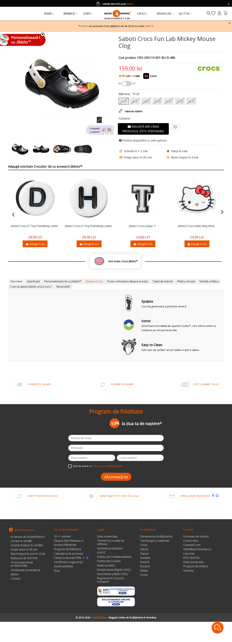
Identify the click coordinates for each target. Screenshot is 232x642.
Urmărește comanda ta (25, 570)
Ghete (144, 570)
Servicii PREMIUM (65, 545)
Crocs (143, 545)
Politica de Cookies (109, 561)
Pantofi (144, 562)
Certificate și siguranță (68, 562)
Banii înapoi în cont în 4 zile (28, 554)
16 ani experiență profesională (22, 564)
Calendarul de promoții (68, 553)
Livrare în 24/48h (21, 541)
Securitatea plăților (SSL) (112, 574)
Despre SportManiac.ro (69, 540)
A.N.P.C (101, 552)
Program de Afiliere (195, 566)
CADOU (84, 26)
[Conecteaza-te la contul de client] (219, 13)
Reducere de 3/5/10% (24, 558)
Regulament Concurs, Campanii (110, 580)
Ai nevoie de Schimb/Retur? (28, 537)
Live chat (188, 553)
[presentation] (11, 215)
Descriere (16, 281)
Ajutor (15, 574)
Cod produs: (127, 57)
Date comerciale (107, 536)
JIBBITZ (149, 26)
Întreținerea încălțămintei (156, 536)
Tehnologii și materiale (154, 540)
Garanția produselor (110, 548)
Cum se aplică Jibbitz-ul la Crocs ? (31, 286)
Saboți (144, 549)
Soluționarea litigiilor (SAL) (114, 570)
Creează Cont (191, 545)
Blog (57, 570)
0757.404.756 (191, 558)
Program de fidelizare (67, 549)
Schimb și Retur (209, 281)
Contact (16, 578)
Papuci (144, 553)
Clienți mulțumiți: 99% (67, 558)
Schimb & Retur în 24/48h (27, 545)
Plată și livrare (186, 281)
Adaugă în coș (37, 244)
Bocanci (145, 566)
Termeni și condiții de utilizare (110, 542)
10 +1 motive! (62, 536)
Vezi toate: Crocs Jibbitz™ (123, 261)
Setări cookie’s (106, 565)
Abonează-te (116, 477)
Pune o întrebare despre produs (127, 281)
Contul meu (190, 540)
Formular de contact (196, 536)
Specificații (33, 281)
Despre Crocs (94, 281)
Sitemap (188, 570)
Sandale (145, 558)
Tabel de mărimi (162, 281)
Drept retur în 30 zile (24, 549)
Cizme (144, 575)
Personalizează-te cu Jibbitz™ (62, 281)
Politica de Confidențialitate (107, 466)
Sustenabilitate (63, 566)
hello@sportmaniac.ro (197, 549)
